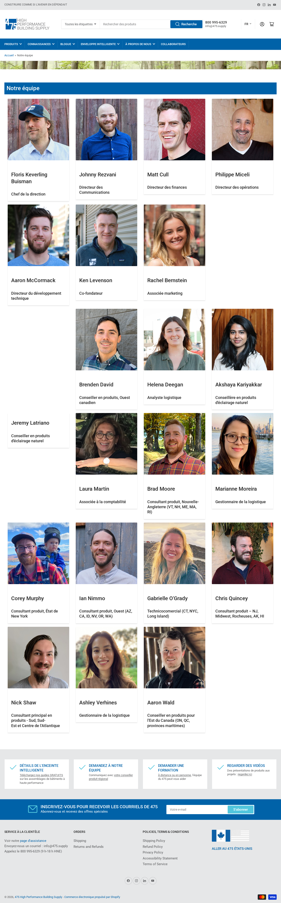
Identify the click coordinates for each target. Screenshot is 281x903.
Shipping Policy (154, 841)
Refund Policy (153, 847)
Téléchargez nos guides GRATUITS (41, 775)
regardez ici (245, 774)
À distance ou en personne (174, 775)
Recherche (189, 24)
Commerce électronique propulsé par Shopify (92, 897)
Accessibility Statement (160, 858)
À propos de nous (138, 44)
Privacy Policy (153, 852)
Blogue (65, 44)
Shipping (80, 841)
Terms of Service (155, 864)
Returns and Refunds (89, 847)
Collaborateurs (173, 44)
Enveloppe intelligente (98, 44)
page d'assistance (33, 841)
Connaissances (39, 44)
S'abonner (240, 810)
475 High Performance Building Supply (38, 897)
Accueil (9, 55)
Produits (11, 44)
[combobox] (151, 24)
